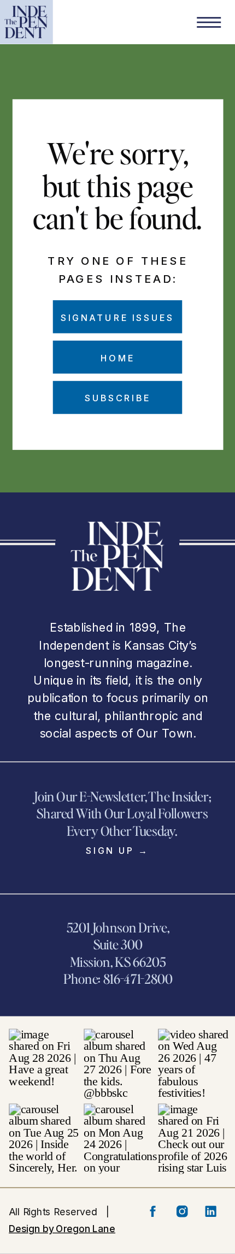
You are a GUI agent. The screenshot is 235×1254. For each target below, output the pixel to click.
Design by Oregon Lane (62, 1228)
